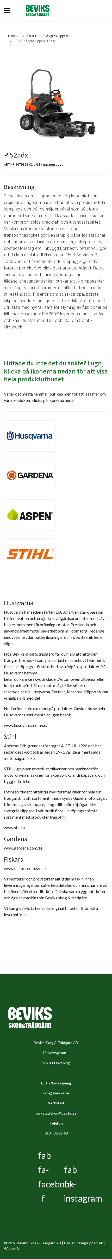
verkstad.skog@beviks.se (56, 1113)
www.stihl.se (15, 827)
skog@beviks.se (56, 1093)
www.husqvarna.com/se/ (26, 725)
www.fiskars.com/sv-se (25, 868)
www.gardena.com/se (23, 847)
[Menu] (7, 10)
